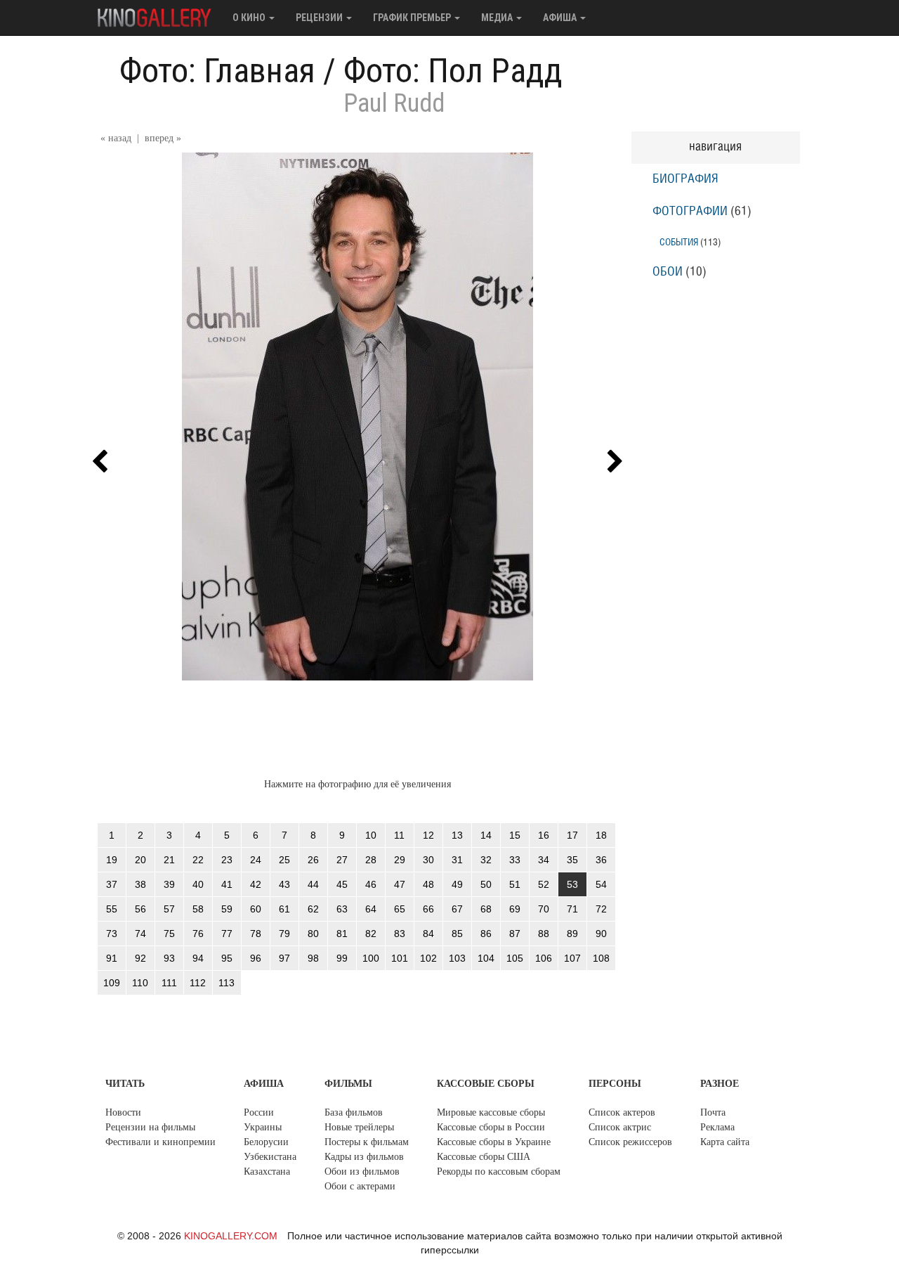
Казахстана (267, 1171)
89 (572, 933)
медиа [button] (498, 17)
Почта (713, 1112)
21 (169, 859)
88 (543, 933)
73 (111, 933)
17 (572, 835)
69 (514, 909)
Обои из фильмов (362, 1171)
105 (514, 958)
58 (198, 909)
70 (543, 909)
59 (226, 909)
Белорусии (266, 1142)
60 (255, 909)
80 (313, 933)
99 (342, 958)
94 (198, 958)
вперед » (163, 138)
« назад (115, 138)
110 (140, 982)
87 (514, 933)
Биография (685, 179)
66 (428, 909)
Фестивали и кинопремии (160, 1142)
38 (140, 884)
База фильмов (353, 1112)
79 (284, 933)
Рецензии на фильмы (150, 1127)
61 (284, 909)
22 (198, 859)
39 (169, 884)
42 (255, 884)
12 (428, 835)
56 (140, 909)
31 (457, 859)
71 (572, 909)
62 (313, 909)
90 (601, 933)
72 (601, 909)
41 (226, 884)
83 (399, 933)
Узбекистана (270, 1156)
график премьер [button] (413, 17)
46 (370, 884)
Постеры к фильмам (366, 1142)
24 (255, 859)
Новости (123, 1112)
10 (370, 835)
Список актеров (622, 1112)
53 (572, 884)
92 (140, 958)
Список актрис (620, 1127)
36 (601, 859)
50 (486, 884)
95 (226, 958)
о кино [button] (250, 17)
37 (111, 884)
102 (428, 958)
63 (342, 909)
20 (140, 859)
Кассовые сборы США (483, 1156)
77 (226, 933)
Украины (263, 1127)
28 (370, 859)
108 (601, 958)
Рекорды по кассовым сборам (498, 1171)
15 (514, 835)
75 (169, 933)
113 (226, 982)
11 (399, 835)
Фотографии (690, 211)
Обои (667, 272)
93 (169, 958)
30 (428, 859)
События (679, 242)
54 (601, 884)
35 (572, 859)
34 (543, 859)
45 (342, 884)
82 (370, 933)
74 (140, 933)
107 (572, 958)
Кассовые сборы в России (491, 1127)
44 (313, 884)
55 (111, 909)
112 (198, 982)
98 (313, 958)
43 (284, 884)
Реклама (717, 1127)
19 (111, 859)
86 (486, 933)
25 (284, 859)
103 (457, 958)
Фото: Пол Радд (453, 71)
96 (255, 958)
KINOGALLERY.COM (230, 1235)
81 (342, 933)
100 (370, 958)
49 (457, 884)
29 (399, 859)
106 (543, 958)
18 (601, 835)
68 (486, 909)
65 (399, 909)
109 (111, 982)
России (259, 1112)
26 (313, 859)
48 (428, 884)
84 (428, 933)
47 (399, 884)
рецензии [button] (320, 17)
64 (370, 909)
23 (226, 859)
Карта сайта (724, 1142)
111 (169, 982)
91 (111, 958)
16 (543, 835)
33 (514, 859)
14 (486, 835)
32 (486, 859)
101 (399, 958)
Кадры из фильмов (364, 1156)
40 (198, 884)
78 (255, 933)
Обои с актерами (359, 1186)
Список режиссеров (630, 1142)
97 (284, 958)
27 (342, 859)
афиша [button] (561, 17)
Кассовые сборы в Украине (494, 1142)
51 (514, 884)
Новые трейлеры (359, 1127)
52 (543, 884)
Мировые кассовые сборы (491, 1112)
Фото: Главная (217, 71)
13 (457, 835)
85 (457, 933)
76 (198, 933)
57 (169, 909)
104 (486, 958)
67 (457, 909)
